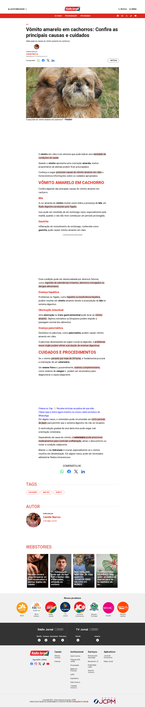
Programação (71, 16)
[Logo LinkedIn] (52, 60)
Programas (85, 16)
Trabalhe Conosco (73, 687)
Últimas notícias (57, 656)
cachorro (32, 492)
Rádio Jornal (108, 661)
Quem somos (75, 656)
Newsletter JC (93, 661)
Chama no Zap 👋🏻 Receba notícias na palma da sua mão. (69, 412)
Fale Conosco (75, 682)
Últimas (58, 16)
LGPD (72, 674)
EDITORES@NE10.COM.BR (78, 702)
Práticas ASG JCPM (75, 660)
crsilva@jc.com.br (50, 521)
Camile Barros (32, 54)
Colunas (57, 661)
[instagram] (122, 15)
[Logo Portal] (72, 9)
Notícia (113, 60)
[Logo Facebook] (43, 60)
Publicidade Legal (92, 666)
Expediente (74, 678)
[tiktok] (131, 15)
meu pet (46, 492)
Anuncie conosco (91, 671)
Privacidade (74, 665)
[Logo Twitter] (48, 60)
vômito (59, 492)
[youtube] (135, 15)
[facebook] (118, 15)
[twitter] (126, 15)
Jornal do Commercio (108, 656)
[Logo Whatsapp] (38, 60)
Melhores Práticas (73, 670)
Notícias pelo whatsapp (92, 656)
